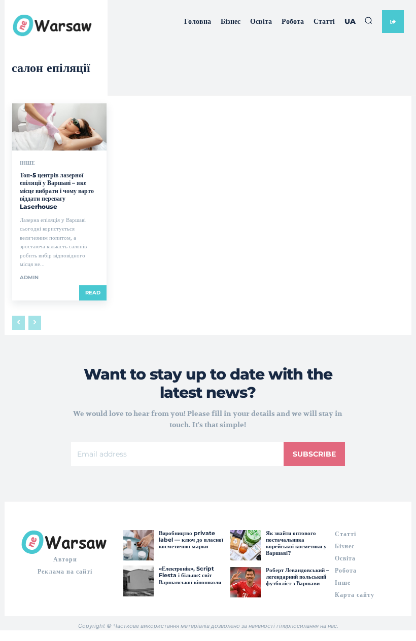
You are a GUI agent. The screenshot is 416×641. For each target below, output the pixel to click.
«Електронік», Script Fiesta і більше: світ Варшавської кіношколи (190, 575)
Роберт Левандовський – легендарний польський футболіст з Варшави (297, 577)
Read (92, 292)
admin (29, 277)
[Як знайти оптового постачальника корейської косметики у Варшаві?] (245, 545)
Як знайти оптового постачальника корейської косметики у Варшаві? (296, 543)
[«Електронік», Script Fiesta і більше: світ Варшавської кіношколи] (138, 580)
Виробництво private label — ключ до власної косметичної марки (191, 540)
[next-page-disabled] (34, 323)
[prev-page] (18, 323)
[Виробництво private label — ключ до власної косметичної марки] (138, 545)
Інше (27, 163)
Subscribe (314, 454)
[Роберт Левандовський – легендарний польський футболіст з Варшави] (245, 582)
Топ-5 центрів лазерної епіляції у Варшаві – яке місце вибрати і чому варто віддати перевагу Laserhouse (57, 190)
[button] (368, 20)
